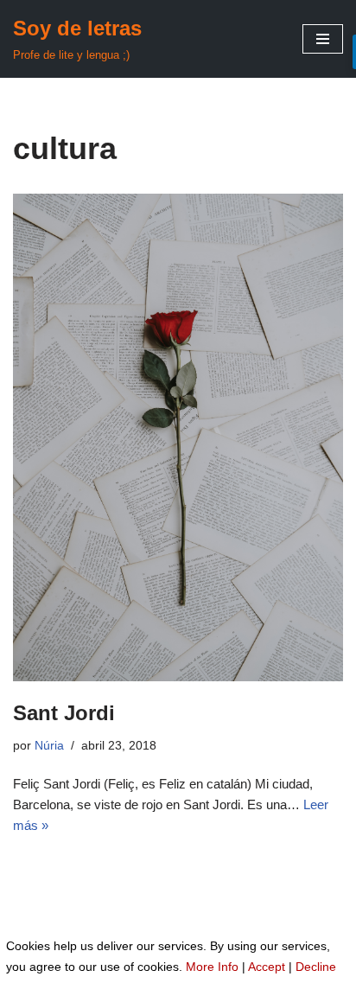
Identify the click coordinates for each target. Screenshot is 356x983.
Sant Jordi (64, 712)
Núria (49, 745)
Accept (266, 966)
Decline (316, 966)
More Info (212, 966)
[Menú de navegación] (322, 39)
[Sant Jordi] (178, 437)
